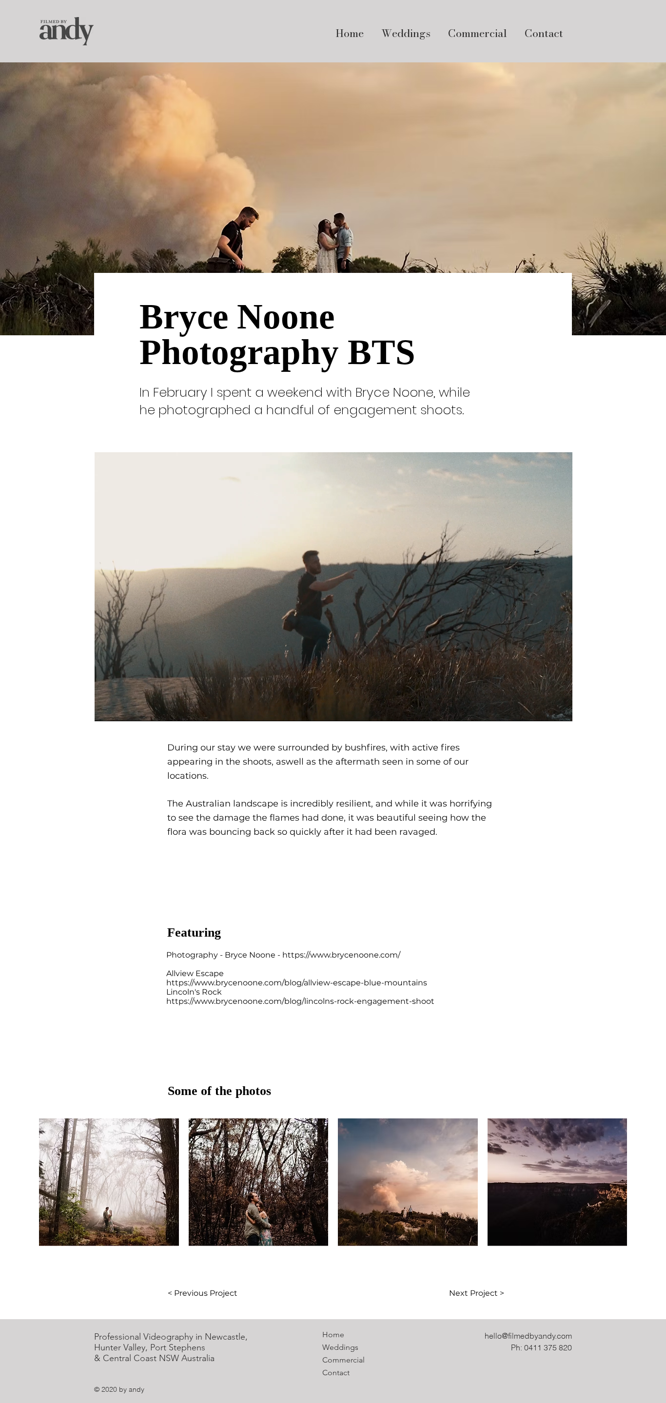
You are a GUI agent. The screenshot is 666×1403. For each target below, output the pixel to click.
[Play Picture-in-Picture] (542, 708)
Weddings (340, 1347)
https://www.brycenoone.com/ (341, 955)
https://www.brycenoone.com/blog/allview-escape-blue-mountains (296, 982)
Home (333, 1334)
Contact (336, 1372)
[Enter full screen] (559, 708)
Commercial (343, 1360)
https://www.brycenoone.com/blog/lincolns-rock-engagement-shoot (300, 1001)
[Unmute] (124, 708)
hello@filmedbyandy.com (528, 1336)
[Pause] (107, 708)
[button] (109, 1182)
